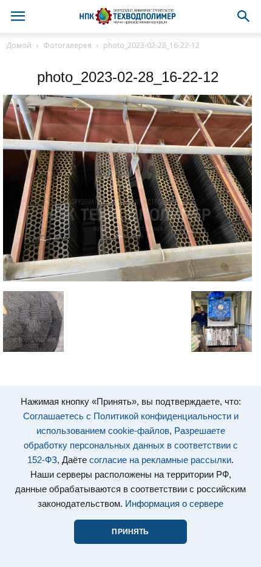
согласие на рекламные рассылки (160, 460)
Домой (19, 45)
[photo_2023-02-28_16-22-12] (127, 278)
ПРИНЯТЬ (130, 531)
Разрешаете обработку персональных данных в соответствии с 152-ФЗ (131, 445)
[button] (244, 16)
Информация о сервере (174, 504)
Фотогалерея (67, 45)
